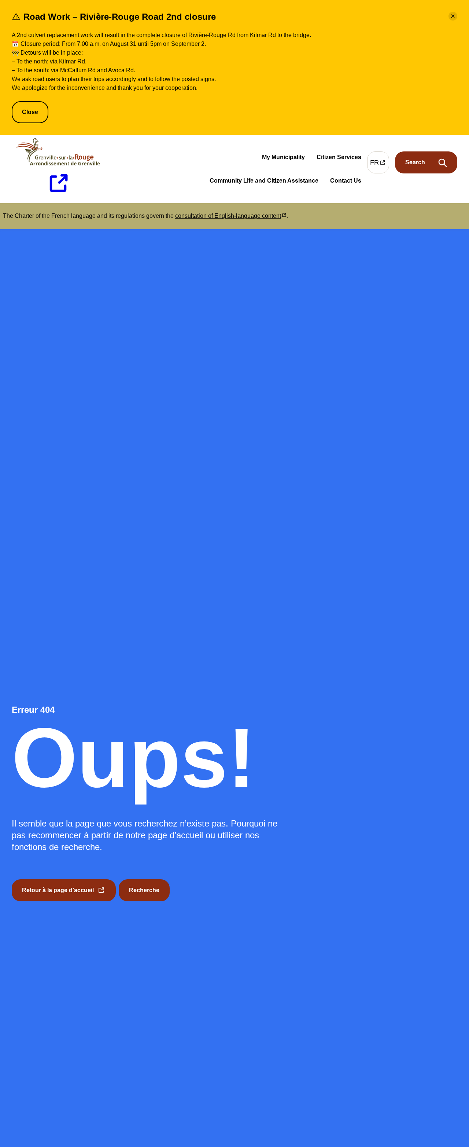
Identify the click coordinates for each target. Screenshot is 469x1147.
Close (30, 112)
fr (379, 164)
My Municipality (283, 159)
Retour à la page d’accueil (58, 894)
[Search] (426, 163)
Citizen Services (339, 159)
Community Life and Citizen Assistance (264, 182)
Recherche (144, 890)
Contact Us (345, 182)
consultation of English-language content (231, 216)
